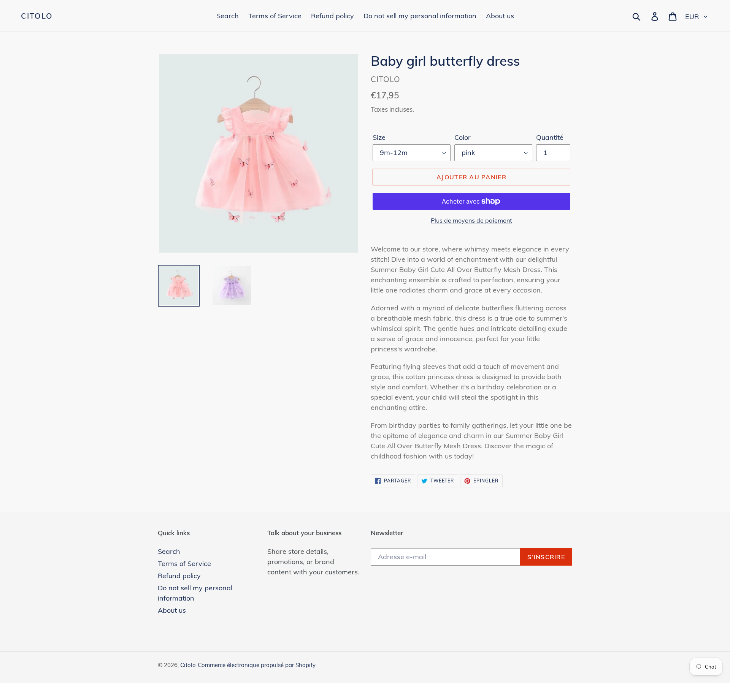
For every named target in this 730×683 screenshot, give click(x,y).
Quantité (549, 137)
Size (379, 137)
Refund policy (179, 575)
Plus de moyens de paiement (471, 220)
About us (172, 610)
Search (169, 551)
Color (462, 137)
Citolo (37, 16)
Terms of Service (184, 563)
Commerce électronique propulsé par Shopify (257, 665)
